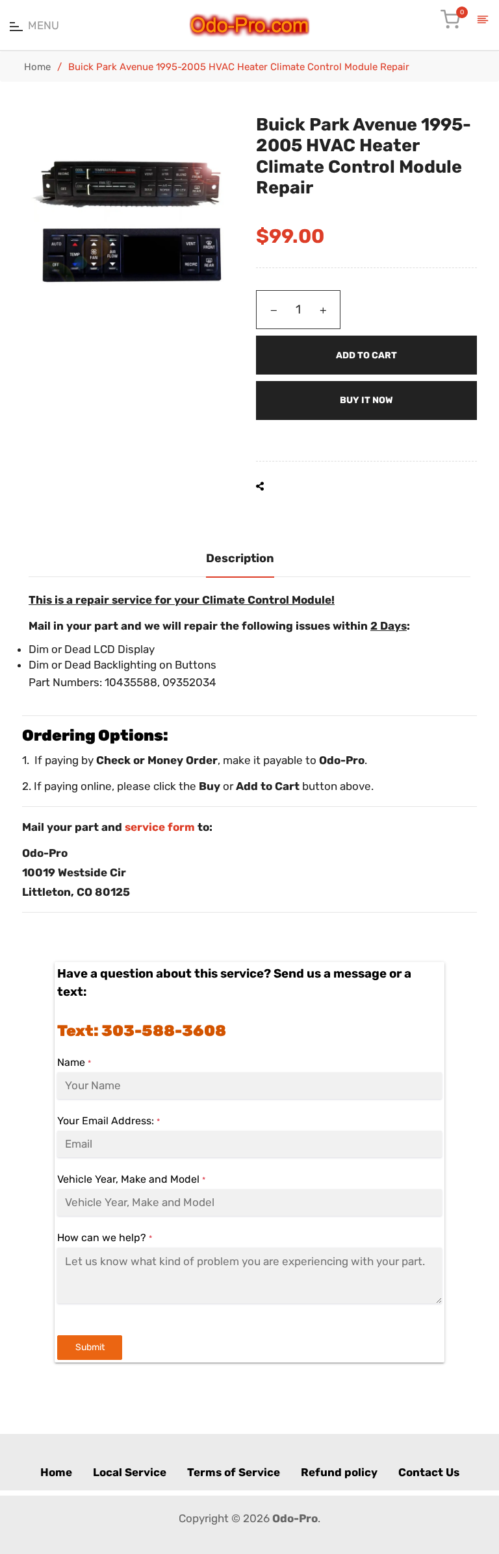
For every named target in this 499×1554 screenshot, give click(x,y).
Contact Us (428, 1472)
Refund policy (339, 1472)
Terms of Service (233, 1472)
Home (37, 67)
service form (160, 826)
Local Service (129, 1472)
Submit (90, 1347)
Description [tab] (240, 558)
